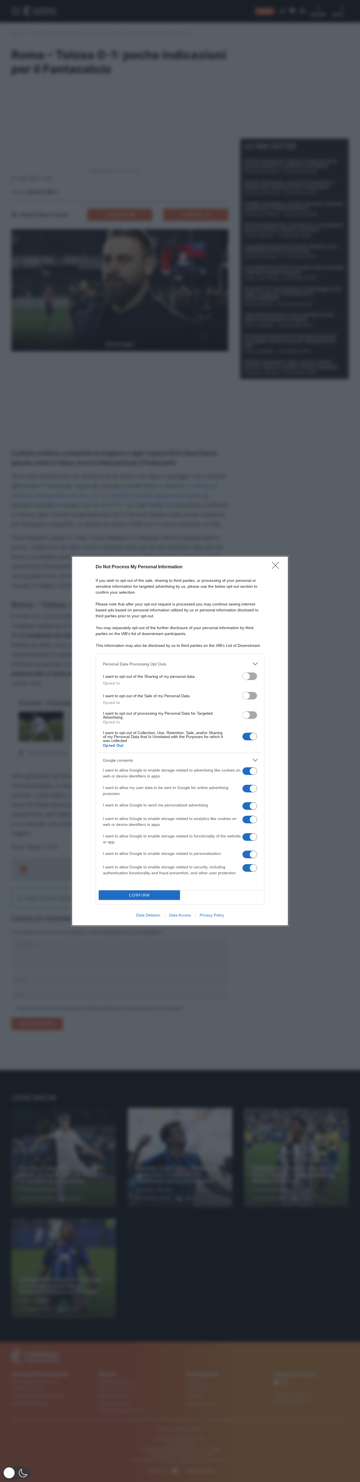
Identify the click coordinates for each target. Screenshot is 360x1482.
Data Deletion (148, 915)
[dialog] (180, 741)
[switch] (249, 676)
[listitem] (180, 664)
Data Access (180, 915)
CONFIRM (139, 895)
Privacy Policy (212, 915)
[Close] (277, 567)
